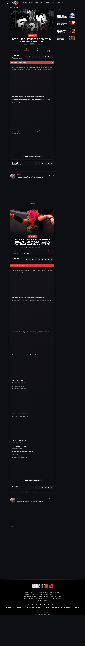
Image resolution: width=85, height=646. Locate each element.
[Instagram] (45, 57)
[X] (30, 57)
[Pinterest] (39, 57)
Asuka (13, 491)
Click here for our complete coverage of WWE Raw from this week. (28, 96)
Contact (46, 607)
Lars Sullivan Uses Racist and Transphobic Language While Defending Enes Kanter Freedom (62, 31)
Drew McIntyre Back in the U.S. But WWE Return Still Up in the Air (62, 16)
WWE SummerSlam (33, 491)
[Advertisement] (32, 143)
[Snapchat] (48, 57)
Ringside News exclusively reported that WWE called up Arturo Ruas (28, 99)
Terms (77, 607)
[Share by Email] (51, 163)
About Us (39, 607)
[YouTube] (42, 57)
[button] (63, 3)
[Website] (49, 175)
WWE (31, 3)
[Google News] (33, 57)
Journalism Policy (56, 607)
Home (25, 3)
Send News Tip (10, 607)
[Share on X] (39, 163)
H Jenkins (25, 44)
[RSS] (61, 604)
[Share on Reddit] (48, 163)
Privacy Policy (68, 607)
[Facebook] (26, 57)
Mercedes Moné (21, 491)
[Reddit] (51, 57)
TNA (42, 3)
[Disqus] (32, 546)
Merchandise (30, 607)
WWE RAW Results (60, 21)
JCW (53, 3)
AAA (47, 3)
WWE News (16, 7)
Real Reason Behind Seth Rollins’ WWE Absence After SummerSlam (61, 39)
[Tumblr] (44, 604)
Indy (58, 3)
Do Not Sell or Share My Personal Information (42, 614)
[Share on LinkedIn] (42, 163)
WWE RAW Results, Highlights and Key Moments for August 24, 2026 (62, 24)
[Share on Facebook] (36, 163)
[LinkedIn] (36, 57)
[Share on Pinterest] (45, 163)
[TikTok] (56, 604)
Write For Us (20, 607)
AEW (36, 3)
